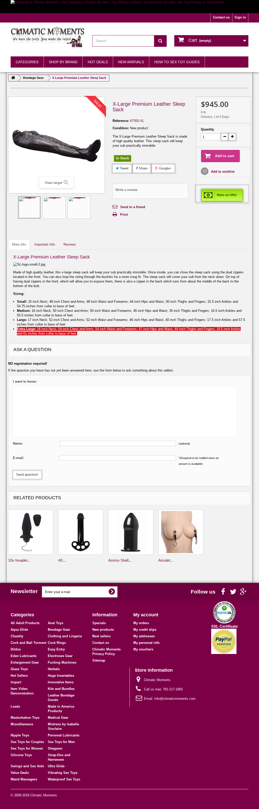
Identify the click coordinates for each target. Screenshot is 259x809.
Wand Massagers (24, 779)
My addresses (144, 636)
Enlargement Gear (25, 662)
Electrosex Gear (60, 656)
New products (103, 629)
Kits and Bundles (61, 689)
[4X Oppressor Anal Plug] (80, 532)
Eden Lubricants (23, 656)
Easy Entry (56, 649)
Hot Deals (98, 62)
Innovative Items (61, 682)
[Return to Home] (13, 78)
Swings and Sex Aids (27, 766)
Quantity (207, 129)
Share (142, 168)
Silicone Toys (21, 755)
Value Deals (20, 773)
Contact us (221, 17)
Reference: (121, 121)
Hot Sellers (19, 675)
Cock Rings (57, 643)
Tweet (123, 168)
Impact (16, 682)
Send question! (27, 474)
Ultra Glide (56, 766)
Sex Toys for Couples (27, 742)
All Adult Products (25, 623)
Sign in (240, 17)
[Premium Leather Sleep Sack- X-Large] (29, 207)
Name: (18, 443)
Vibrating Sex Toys (62, 773)
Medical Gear (58, 717)
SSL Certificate (224, 626)
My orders (141, 623)
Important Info (44, 244)
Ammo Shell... (120, 560)
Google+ (164, 168)
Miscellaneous (22, 724)
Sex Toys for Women (27, 748)
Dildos (16, 649)
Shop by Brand (63, 62)
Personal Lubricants (63, 735)
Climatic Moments (43, 795)
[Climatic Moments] (48, 38)
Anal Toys (55, 623)
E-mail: (18, 458)
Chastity (17, 636)
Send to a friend (132, 207)
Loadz (15, 706)
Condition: (121, 128)
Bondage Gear (59, 629)
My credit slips (144, 629)
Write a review (126, 190)
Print (124, 214)
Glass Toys (19, 669)
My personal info (146, 643)
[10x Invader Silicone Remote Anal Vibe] (30, 532)
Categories (27, 62)
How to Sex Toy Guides (177, 62)
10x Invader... (19, 560)
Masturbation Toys (25, 717)
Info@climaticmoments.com (175, 699)
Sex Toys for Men (61, 742)
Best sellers (101, 636)
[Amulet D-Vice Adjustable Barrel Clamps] (180, 532)
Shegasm (55, 748)
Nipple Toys (20, 735)
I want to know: (25, 381)
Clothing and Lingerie (65, 636)
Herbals (54, 669)
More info (19, 244)
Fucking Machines (62, 662)
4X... (62, 560)
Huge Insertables (61, 675)
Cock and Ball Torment (28, 643)
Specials (99, 623)
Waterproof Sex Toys (64, 779)
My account (145, 614)
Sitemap (98, 660)
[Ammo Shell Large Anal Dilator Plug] (130, 532)
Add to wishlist (222, 171)
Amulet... (165, 560)
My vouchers (143, 649)
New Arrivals (131, 62)
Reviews (69, 244)
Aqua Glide (19, 629)
